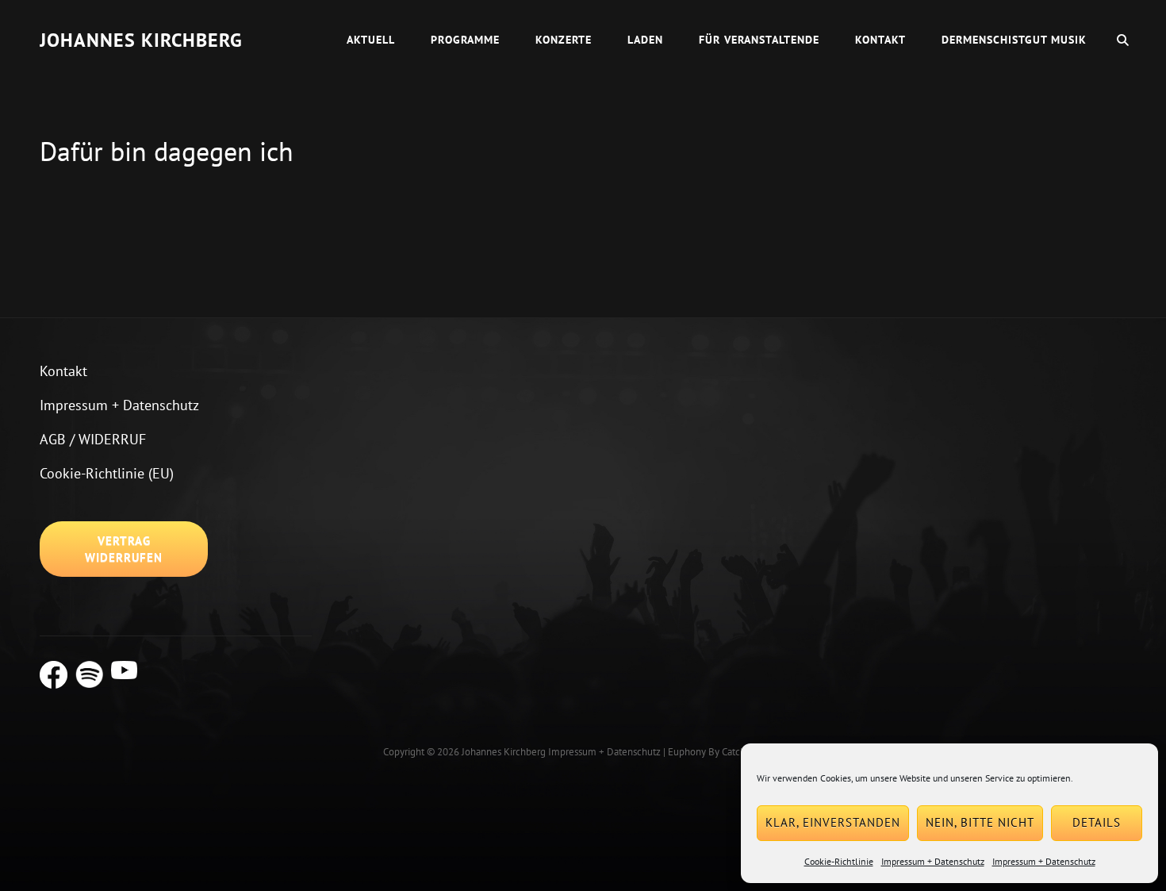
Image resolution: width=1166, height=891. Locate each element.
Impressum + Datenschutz (932, 861)
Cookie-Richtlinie (838, 861)
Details (1096, 822)
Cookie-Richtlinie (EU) (107, 473)
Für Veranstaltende (759, 40)
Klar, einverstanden (832, 822)
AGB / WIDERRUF (93, 439)
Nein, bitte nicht (980, 822)
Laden (645, 40)
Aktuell (371, 40)
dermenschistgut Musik (1014, 40)
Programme (465, 40)
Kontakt (880, 40)
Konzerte (563, 40)
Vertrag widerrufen (124, 549)
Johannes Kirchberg (141, 40)
